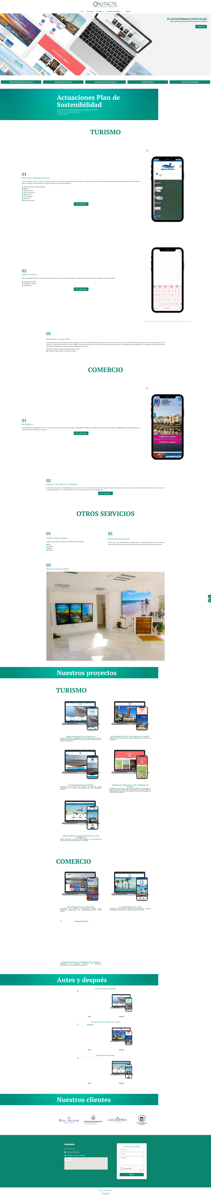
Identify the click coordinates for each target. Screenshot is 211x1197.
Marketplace (27, 424)
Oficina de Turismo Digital (57, 569)
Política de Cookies (105, 1193)
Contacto (128, 11)
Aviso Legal (105, 1194)
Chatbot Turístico (29, 275)
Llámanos (201, 26)
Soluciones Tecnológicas (113, 11)
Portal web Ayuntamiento (119, 539)
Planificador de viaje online (58, 339)
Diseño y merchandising (56, 538)
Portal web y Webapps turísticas (36, 178)
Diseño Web (90, 11)
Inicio (82, 11)
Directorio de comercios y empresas (62, 484)
